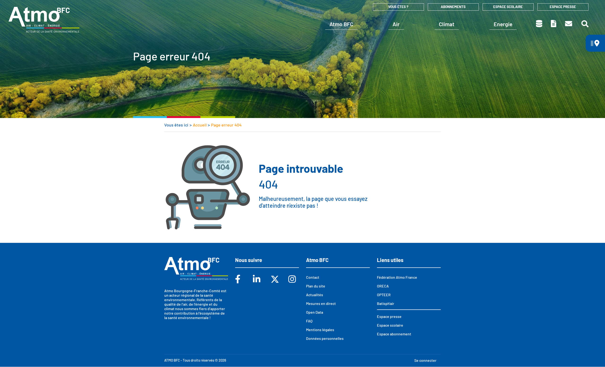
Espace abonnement (394, 334)
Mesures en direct (321, 303)
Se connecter (425, 360)
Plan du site (315, 286)
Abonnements (453, 6)
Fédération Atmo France (397, 277)
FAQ (309, 321)
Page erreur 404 (226, 124)
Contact (569, 23)
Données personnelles (325, 338)
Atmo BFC (341, 24)
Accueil (200, 124)
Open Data (314, 312)
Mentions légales (320, 329)
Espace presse (563, 6)
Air (396, 24)
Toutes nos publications (554, 23)
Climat (446, 24)
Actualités (314, 294)
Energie (503, 24)
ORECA (383, 286)
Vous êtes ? (398, 6)
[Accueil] (44, 19)
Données (539, 23)
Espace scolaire (508, 6)
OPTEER (384, 294)
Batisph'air (385, 303)
